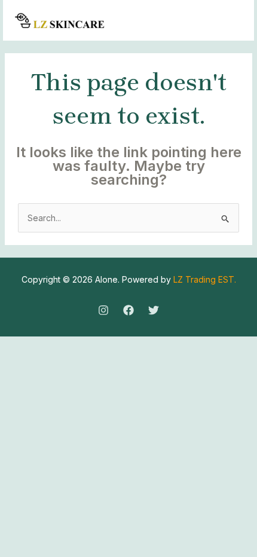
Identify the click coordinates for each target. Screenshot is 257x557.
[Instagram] (103, 310)
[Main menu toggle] (230, 20)
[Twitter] (153, 310)
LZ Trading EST (203, 279)
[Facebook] (128, 310)
